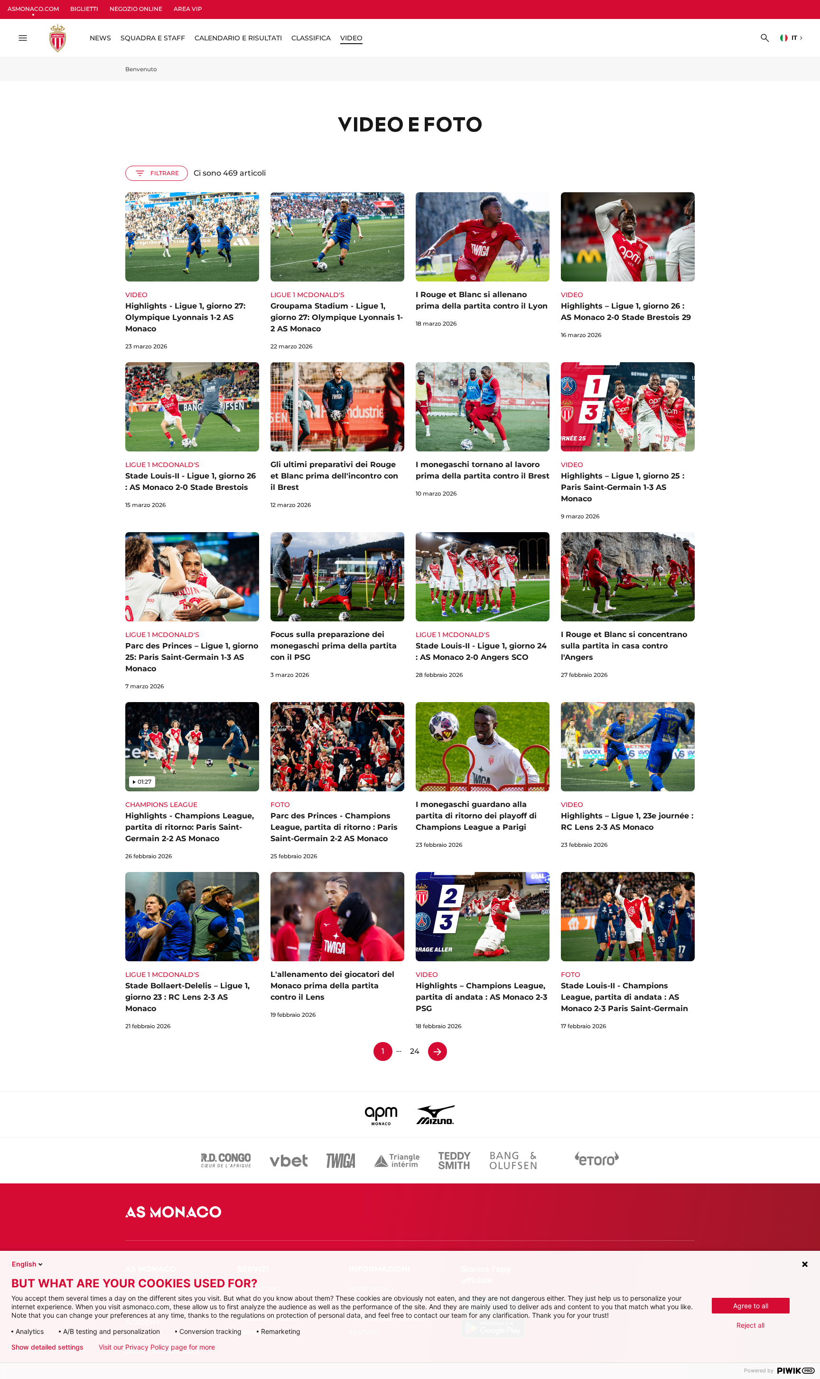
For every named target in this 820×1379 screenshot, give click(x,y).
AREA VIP (188, 8)
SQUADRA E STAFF (153, 38)
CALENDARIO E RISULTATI (238, 38)
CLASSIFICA (311, 38)
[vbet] (289, 1161)
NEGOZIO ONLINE (136, 8)
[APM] (381, 1115)
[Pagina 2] (437, 1051)
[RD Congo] (226, 1161)
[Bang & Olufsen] (513, 1161)
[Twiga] (340, 1161)
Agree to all (750, 1306)
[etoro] (597, 1161)
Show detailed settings (47, 1347)
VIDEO (351, 38)
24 (414, 1051)
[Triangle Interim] (396, 1161)
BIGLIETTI (84, 8)
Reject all (750, 1325)
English (24, 1264)
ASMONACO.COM (33, 8)
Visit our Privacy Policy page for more (157, 1347)
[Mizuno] (435, 1115)
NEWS (100, 38)
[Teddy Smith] (454, 1161)
